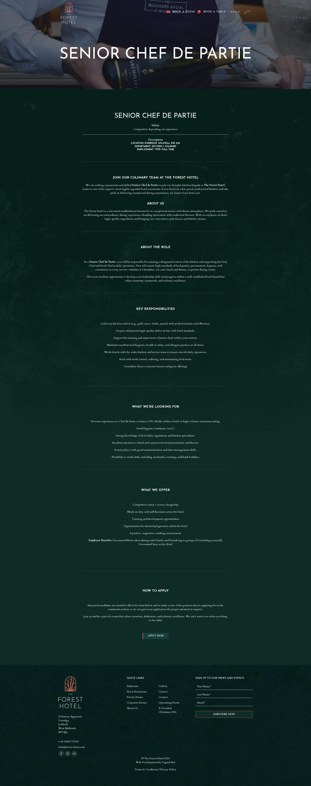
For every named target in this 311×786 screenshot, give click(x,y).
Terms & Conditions (146, 769)
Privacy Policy (168, 769)
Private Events (135, 697)
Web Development (147, 762)
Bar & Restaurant (136, 691)
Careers (163, 691)
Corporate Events (137, 702)
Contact (163, 697)
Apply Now (156, 636)
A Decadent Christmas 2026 (167, 710)
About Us (132, 708)
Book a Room (184, 12)
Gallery (163, 686)
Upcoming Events (169, 702)
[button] (240, 11)
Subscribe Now (224, 714)
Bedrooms (132, 686)
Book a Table (214, 12)
